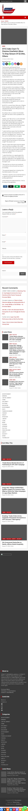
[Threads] (18, 64)
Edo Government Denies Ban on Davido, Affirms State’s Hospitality (16, 374)
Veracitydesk (18, 800)
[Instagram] (15, 64)
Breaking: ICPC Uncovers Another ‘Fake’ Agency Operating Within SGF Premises (16, 384)
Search (4, 270)
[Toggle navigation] (3, 17)
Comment (5, 216)
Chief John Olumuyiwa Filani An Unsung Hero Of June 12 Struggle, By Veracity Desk (13, 311)
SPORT (4, 436)
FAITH (3, 409)
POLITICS (14, 334)
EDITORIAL (5, 403)
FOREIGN (4, 413)
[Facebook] (3, 64)
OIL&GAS (4, 424)
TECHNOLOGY (5, 437)
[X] (6, 64)
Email (4, 241)
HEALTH (4, 415)
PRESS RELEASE (6, 430)
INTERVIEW (5, 417)
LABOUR (4, 418)
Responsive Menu (25, 1)
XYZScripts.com (22, 807)
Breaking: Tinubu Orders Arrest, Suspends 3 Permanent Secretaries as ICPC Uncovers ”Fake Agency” (17, 362)
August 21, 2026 (13, 367)
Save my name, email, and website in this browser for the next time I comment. (12, 257)
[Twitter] (12, 64)
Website (4, 248)
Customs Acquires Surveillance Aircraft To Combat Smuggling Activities (14, 195)
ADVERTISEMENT (6, 394)
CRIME (10, 379)
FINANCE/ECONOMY (7, 411)
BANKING (4, 396)
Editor (12, 59)
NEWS (3, 46)
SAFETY (19, 369)
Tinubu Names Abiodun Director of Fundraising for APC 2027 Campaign (17, 338)
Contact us (4, 702)
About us (3, 700)
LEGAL (4, 420)
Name (4, 235)
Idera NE (4, 309)
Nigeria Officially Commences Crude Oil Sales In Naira (14, 201)
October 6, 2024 (6, 59)
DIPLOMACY (5, 401)
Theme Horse (16, 802)
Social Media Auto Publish (8, 807)
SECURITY (11, 370)
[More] (21, 64)
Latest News (7, 332)
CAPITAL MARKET (6, 398)
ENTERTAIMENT (6, 407)
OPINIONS (4, 426)
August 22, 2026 (13, 341)
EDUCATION (5, 405)
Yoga (3, 322)
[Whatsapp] (9, 64)
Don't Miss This (7, 443)
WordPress (19, 804)
